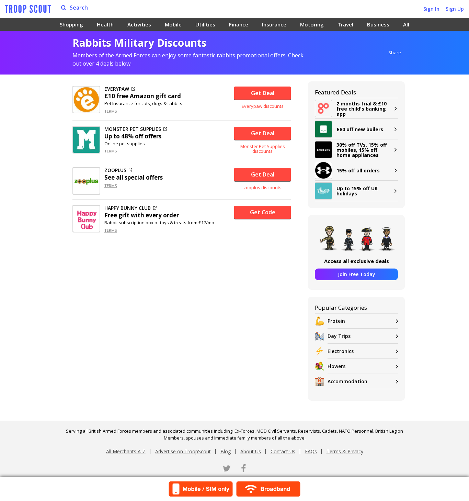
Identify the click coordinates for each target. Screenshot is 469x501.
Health (105, 24)
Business (378, 24)
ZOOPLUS (115, 170)
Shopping (71, 24)
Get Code (262, 212)
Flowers (336, 366)
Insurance (274, 24)
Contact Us (283, 451)
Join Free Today (356, 274)
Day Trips (339, 336)
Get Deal (262, 93)
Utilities (205, 24)
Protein (336, 321)
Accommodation (347, 381)
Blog (225, 451)
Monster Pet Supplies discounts (262, 149)
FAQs (311, 451)
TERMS (110, 111)
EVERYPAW (116, 89)
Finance (238, 24)
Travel (345, 24)
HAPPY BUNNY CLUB (127, 208)
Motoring (312, 24)
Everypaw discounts (263, 106)
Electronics (341, 351)
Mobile (173, 24)
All (406, 24)
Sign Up (455, 8)
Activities (139, 24)
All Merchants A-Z (126, 451)
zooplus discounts (262, 187)
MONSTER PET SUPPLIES (132, 129)
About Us (250, 451)
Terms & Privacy (345, 451)
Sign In (431, 8)
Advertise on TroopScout (183, 451)
